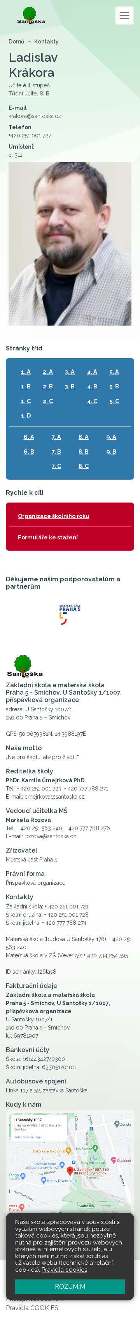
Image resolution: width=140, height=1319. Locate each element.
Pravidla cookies (64, 1269)
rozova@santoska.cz (50, 836)
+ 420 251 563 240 (39, 828)
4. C (92, 401)
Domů (16, 41)
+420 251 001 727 (30, 135)
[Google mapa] (70, 1175)
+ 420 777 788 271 (86, 788)
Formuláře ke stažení (48, 537)
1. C (26, 401)
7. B (56, 451)
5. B (114, 386)
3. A (70, 371)
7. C (56, 466)
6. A (29, 436)
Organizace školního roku (53, 516)
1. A (26, 371)
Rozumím (70, 1286)
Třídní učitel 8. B (29, 93)
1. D (26, 415)
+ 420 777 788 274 (64, 923)
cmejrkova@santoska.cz (54, 797)
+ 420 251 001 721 (66, 906)
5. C (114, 401)
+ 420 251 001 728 (66, 915)
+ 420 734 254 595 (106, 955)
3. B (70, 386)
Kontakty (46, 41)
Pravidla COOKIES (32, 1308)
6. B (29, 451)
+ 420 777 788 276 (87, 828)
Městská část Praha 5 (31, 859)
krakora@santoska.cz (35, 116)
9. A (111, 436)
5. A (114, 371)
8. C (84, 466)
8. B (84, 451)
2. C (48, 401)
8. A (84, 436)
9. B (111, 451)
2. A (48, 371)
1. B (26, 386)
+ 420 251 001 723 (39, 788)
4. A (92, 371)
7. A (56, 436)
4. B (92, 386)
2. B (48, 386)
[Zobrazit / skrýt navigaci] (124, 15)
